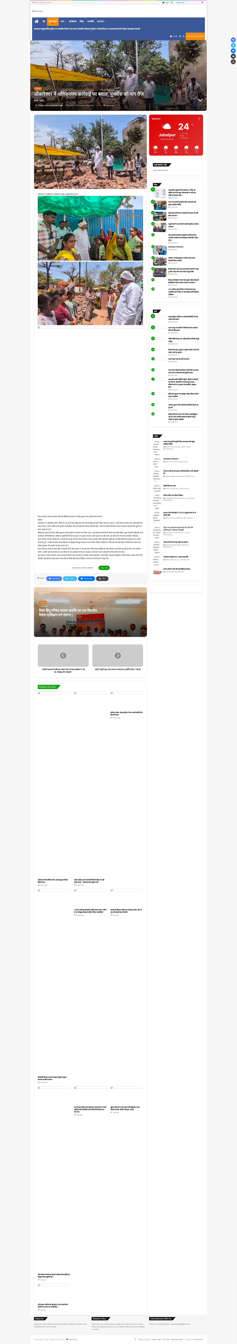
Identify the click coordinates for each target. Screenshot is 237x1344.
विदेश (82, 21)
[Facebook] (233, 39)
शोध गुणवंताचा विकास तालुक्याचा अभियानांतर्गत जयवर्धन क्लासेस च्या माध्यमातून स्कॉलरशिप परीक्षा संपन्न (183, 237)
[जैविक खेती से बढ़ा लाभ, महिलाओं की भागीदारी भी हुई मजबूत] (160, 342)
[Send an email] (61, 105)
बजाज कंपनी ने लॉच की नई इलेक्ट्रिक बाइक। (177, 569)
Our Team (166, 1339)
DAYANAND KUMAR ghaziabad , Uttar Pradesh (180, 498)
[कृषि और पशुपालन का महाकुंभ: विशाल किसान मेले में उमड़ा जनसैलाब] (160, 397)
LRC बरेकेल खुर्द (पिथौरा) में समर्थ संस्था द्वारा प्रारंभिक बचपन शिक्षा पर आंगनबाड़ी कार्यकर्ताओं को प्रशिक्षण (183, 291)
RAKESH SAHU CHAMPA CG (174, 518)
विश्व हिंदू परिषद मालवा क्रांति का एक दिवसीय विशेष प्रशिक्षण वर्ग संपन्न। (68, 612)
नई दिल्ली (72, 21)
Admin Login (156, 1339)
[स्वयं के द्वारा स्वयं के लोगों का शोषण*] (160, 362)
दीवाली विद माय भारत (169, 486)
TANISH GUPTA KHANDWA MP (49, 105)
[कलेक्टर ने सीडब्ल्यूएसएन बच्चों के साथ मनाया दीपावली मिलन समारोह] (160, 261)
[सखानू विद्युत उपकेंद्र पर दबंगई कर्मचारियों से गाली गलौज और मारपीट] (160, 320)
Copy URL (104, 568)
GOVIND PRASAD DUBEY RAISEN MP (177, 545)
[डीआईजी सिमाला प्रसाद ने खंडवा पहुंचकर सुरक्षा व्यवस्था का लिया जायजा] (54, 982)
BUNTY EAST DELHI (171, 462)
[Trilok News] (37, 11)
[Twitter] (233, 45)
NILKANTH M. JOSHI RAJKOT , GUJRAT (177, 533)
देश (44, 21)
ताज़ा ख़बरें (53, 21)
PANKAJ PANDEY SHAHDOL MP (175, 476)
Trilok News (72, 1339)
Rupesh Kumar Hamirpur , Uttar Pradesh (178, 447)
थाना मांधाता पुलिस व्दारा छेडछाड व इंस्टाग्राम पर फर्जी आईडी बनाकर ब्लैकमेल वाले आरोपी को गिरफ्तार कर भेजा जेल (90, 1109)
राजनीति (90, 21)
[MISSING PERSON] (160, 250)
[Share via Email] (233, 56)
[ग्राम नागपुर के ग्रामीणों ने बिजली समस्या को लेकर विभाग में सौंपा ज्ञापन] (160, 331)
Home (141, 1339)
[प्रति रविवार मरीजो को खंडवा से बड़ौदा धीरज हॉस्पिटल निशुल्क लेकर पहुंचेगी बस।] (54, 1179)
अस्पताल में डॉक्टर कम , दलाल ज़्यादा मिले (175, 557)
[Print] (233, 61)
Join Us (147, 1339)
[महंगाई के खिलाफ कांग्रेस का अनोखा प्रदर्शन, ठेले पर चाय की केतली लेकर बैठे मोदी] (126, 898)
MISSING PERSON (175, 247)
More (100, 21)
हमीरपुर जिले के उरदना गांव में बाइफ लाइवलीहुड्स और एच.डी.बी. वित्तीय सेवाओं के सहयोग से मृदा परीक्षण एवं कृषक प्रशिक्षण (182, 416)
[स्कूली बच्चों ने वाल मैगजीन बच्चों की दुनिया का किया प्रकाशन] (160, 227)
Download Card (177, 1339)
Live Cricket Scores (160, 170)
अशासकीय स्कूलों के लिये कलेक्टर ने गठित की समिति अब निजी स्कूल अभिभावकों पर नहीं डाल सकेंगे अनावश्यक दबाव (182, 192)
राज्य (62, 21)
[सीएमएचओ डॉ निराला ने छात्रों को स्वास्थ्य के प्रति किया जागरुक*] (160, 216)
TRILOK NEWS (169, 572)
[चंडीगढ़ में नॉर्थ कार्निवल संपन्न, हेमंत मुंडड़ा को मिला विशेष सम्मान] (54, 784)
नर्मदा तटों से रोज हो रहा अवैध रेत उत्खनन (175, 542)
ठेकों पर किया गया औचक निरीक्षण (173, 495)
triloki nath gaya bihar (172, 488)
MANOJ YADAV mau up (172, 560)
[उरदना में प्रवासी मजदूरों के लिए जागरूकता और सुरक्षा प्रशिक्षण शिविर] (160, 205)
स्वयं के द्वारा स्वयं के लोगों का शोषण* (179, 359)
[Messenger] (233, 50)
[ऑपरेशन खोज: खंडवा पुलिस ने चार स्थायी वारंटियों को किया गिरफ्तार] (126, 701)
